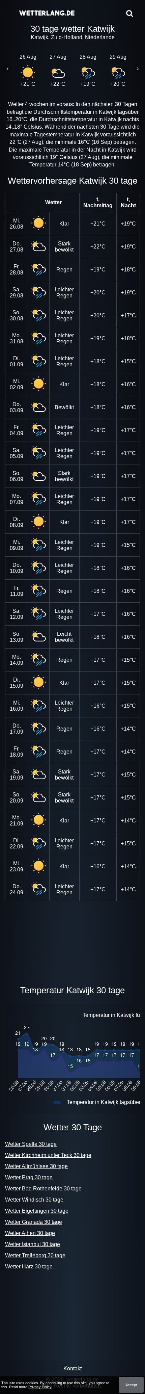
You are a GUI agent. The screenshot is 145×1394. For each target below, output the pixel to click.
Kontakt (72, 1368)
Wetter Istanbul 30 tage (32, 1244)
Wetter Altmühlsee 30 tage (36, 1166)
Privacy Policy (40, 1387)
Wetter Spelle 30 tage (31, 1144)
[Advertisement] (72, 941)
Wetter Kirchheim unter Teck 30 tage (48, 1155)
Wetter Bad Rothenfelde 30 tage (43, 1188)
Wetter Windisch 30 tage (34, 1200)
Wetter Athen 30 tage (30, 1233)
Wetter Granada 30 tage (33, 1222)
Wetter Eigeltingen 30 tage (36, 1211)
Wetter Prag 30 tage (29, 1177)
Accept (131, 1385)
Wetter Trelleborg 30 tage (35, 1255)
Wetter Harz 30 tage (29, 1266)
